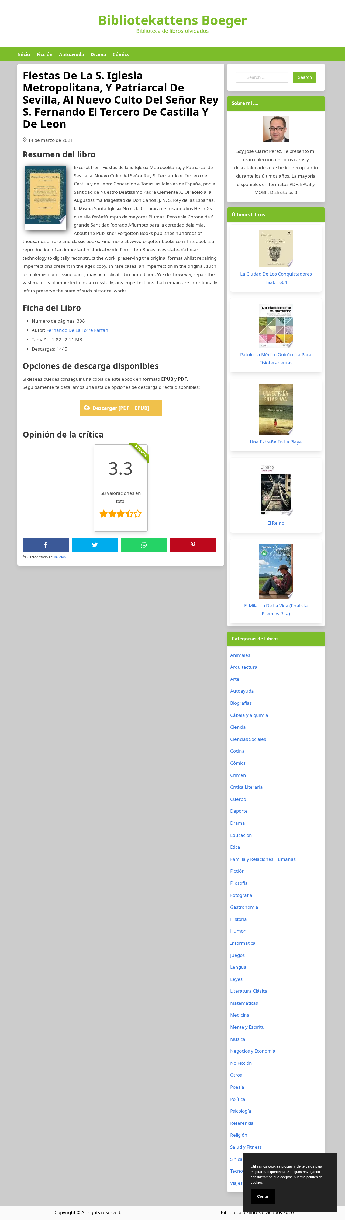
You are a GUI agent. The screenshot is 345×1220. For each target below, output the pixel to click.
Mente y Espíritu (247, 1027)
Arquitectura (243, 667)
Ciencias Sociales (248, 739)
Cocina (237, 751)
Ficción (45, 54)
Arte (234, 679)
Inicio (23, 54)
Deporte (239, 811)
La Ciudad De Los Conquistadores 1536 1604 (276, 278)
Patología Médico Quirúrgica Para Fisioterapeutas (276, 358)
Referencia (242, 1123)
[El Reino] (276, 491)
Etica (235, 847)
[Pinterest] (193, 545)
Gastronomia (244, 907)
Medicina (240, 1015)
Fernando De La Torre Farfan (77, 330)
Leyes (236, 979)
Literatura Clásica (249, 991)
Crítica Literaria (246, 787)
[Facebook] (45, 545)
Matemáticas (244, 1003)
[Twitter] (94, 545)
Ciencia (238, 727)
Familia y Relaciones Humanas (263, 859)
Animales (240, 655)
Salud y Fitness (246, 1147)
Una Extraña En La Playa (276, 442)
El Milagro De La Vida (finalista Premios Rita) (276, 609)
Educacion (241, 835)
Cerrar (262, 1196)
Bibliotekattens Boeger (172, 20)
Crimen (238, 775)
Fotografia (241, 895)
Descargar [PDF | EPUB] (121, 408)
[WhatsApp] (144, 545)
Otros (236, 1075)
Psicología (240, 1111)
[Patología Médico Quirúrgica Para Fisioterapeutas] (276, 327)
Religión (60, 557)
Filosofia (239, 883)
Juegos (237, 955)
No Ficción (241, 1063)
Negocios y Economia (252, 1051)
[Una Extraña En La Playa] (276, 411)
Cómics (121, 54)
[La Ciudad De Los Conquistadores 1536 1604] (276, 250)
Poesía (237, 1087)
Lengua (238, 967)
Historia (238, 919)
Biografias (241, 703)
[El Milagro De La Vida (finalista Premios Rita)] (276, 573)
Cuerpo (238, 799)
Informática (243, 943)
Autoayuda (71, 54)
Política (237, 1099)
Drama (98, 54)
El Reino (275, 523)
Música (237, 1039)
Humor (238, 931)
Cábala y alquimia (249, 715)
